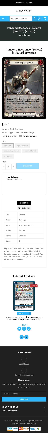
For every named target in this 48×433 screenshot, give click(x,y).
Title (4, 141)
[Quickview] (19, 329)
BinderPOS (31, 423)
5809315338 (24, 364)
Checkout (19, 3)
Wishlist (29, 3)
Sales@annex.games (24, 375)
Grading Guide (30, 136)
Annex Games (24, 11)
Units (4, 162)
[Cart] (44, 18)
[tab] (24, 203)
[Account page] (40, 18)
